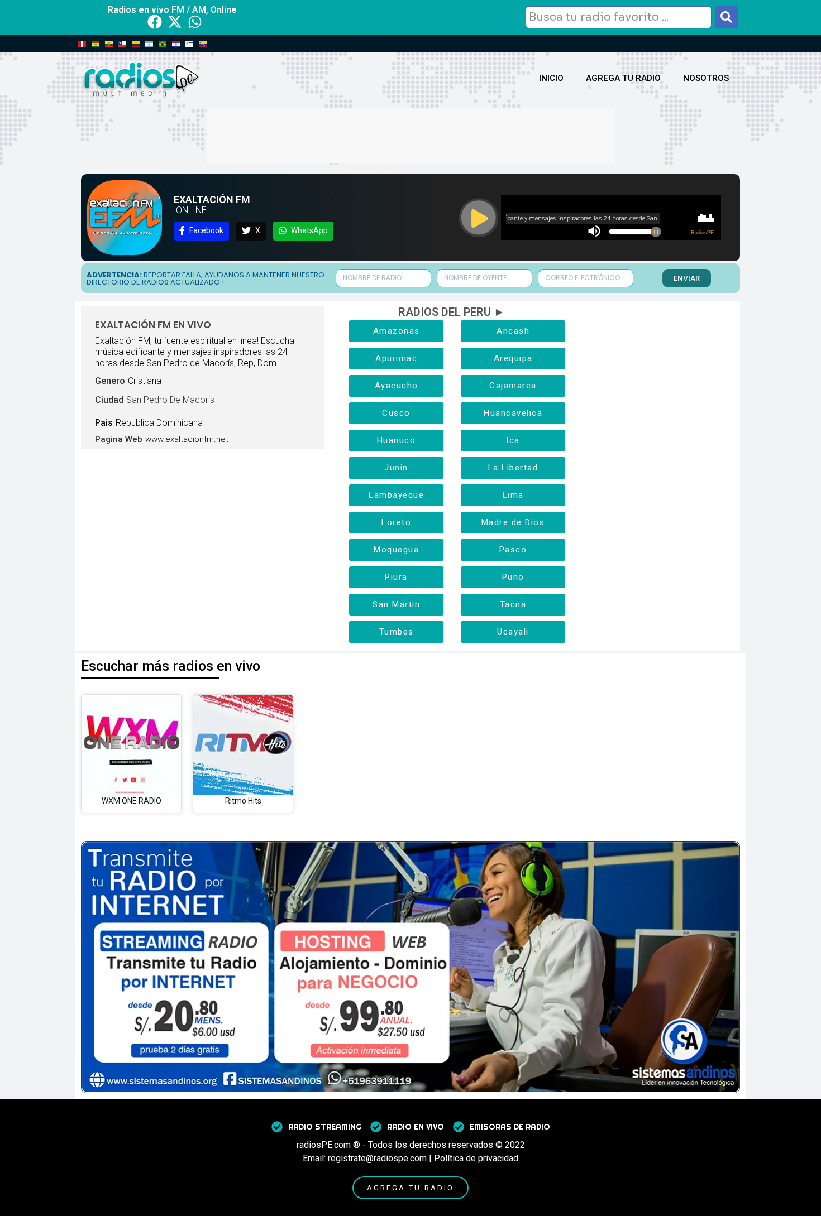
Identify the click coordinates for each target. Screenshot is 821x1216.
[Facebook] (154, 22)
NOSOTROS (706, 78)
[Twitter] (175, 22)
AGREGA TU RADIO (623, 78)
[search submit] (726, 17)
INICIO (551, 78)
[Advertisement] (410, 134)
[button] (201, 231)
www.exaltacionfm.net (186, 439)
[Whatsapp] (195, 22)
